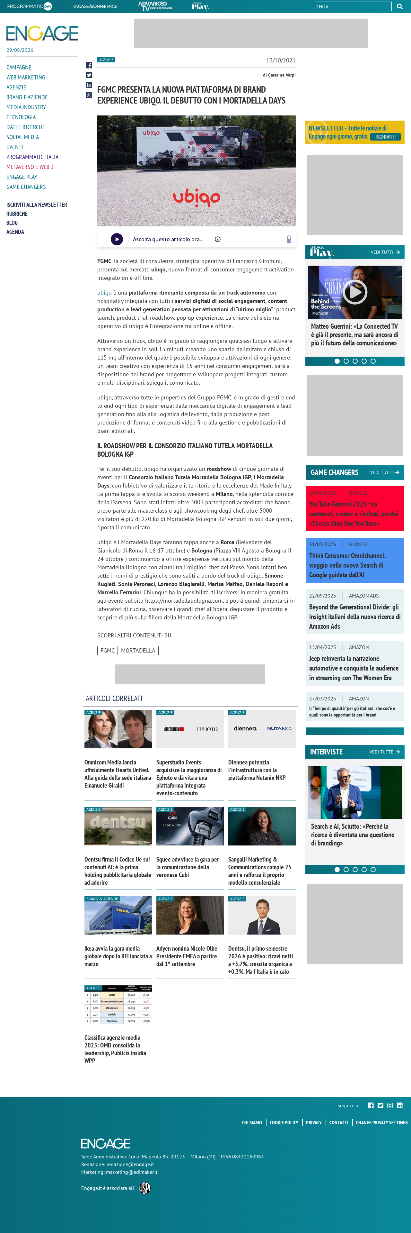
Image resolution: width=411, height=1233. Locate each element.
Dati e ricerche (25, 127)
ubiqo (104, 292)
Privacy (314, 1122)
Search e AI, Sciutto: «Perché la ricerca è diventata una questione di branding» (352, 834)
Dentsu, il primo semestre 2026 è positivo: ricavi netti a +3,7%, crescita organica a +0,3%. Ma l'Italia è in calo (260, 960)
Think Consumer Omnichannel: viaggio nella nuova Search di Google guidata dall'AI (347, 565)
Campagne (18, 67)
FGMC (108, 650)
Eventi (14, 147)
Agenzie (16, 87)
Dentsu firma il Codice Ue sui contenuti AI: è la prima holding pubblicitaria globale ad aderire (117, 870)
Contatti (338, 1122)
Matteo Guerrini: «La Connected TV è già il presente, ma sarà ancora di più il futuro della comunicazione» (354, 334)
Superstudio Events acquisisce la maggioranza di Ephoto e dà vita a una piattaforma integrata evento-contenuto (189, 777)
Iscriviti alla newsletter (36, 204)
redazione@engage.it (130, 1164)
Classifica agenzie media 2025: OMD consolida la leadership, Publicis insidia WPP (115, 1049)
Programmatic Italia (32, 157)
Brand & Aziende (102, 898)
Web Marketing (25, 77)
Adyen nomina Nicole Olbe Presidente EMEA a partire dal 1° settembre (186, 956)
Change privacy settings (382, 1122)
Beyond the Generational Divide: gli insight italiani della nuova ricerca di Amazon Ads (355, 616)
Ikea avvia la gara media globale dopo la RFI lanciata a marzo (118, 956)
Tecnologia (21, 117)
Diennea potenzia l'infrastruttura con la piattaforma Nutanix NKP (257, 769)
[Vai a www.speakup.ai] (289, 239)
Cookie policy (284, 1122)
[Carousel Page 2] (346, 361)
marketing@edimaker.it (131, 1172)
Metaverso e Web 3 (30, 167)
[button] (400, 6)
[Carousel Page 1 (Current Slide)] (337, 361)
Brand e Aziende (27, 97)
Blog (12, 222)
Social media (22, 137)
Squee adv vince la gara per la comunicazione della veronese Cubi (187, 867)
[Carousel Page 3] (355, 361)
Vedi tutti (382, 252)
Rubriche (17, 213)
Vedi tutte (381, 752)
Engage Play (21, 177)
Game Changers (26, 187)
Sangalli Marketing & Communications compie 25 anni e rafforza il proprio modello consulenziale (260, 870)
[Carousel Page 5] (373, 361)
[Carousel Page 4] (364, 361)
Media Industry (26, 107)
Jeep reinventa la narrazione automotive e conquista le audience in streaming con (353, 668)
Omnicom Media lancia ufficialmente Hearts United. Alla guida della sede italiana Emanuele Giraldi (117, 773)
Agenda (15, 231)
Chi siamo (252, 1122)
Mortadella (138, 650)
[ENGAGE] (42, 33)
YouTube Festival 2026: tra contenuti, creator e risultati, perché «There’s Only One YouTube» (353, 513)
